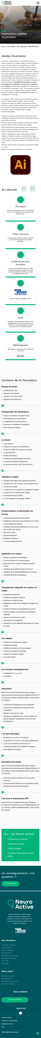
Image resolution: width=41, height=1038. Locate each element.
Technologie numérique (9, 945)
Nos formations (11, 46)
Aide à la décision (7, 948)
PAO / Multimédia (22, 46)
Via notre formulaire (15, 999)
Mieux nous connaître (8, 976)
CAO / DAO (5, 961)
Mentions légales (7, 1017)
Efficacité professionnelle (9, 958)
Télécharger (20, 356)
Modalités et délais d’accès (10, 981)
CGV (3, 1027)
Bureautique (5, 963)
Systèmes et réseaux (8, 950)
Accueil (4, 46)
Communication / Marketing (10, 955)
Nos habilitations (6, 978)
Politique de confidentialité (9, 1020)
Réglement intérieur (7, 1024)
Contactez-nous (10, 883)
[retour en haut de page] (37, 1033)
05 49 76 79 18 (21, 1008)
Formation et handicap (8, 984)
